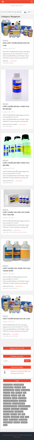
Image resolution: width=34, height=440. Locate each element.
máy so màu (7, 409)
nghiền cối (6, 414)
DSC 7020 (14, 395)
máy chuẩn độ (7, 403)
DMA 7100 (19, 392)
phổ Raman (6, 417)
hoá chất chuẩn (14, 336)
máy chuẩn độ (22, 398)
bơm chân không (8, 384)
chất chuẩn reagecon (8, 63)
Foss (19, 395)
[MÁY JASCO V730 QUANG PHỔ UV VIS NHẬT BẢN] (21, 12)
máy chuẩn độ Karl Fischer (10, 401)
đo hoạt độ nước (8, 422)
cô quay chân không (9, 390)
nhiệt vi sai (13, 414)
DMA (12, 392)
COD (23, 387)
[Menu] (2, 1)
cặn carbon (6, 392)
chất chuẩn (5, 232)
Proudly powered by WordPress (10, 435)
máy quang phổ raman (24, 406)
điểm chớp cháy (13, 419)
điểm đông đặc (23, 419)
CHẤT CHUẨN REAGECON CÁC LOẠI (16, 319)
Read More (13, 61)
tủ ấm (22, 417)
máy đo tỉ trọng (19, 411)
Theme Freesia (17, 437)
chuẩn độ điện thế (18, 384)
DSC (24, 392)
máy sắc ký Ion (15, 409)
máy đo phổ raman (8, 411)
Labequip (5, 48)
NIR (19, 414)
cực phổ (18, 390)
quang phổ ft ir (15, 417)
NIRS (23, 414)
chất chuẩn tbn (23, 232)
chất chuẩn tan (14, 232)
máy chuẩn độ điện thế (18, 403)
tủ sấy (26, 417)
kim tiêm (14, 398)
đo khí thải (16, 422)
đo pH (5, 425)
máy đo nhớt (24, 409)
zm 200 (5, 419)
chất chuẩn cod (14, 288)
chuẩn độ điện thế (8, 387)
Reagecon (5, 40)
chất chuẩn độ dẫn (7, 182)
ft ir (24, 395)
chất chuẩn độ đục (7, 126)
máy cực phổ (22, 401)
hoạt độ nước (7, 398)
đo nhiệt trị (24, 422)
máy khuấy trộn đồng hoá (10, 406)
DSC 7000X (7, 395)
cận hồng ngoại (25, 390)
